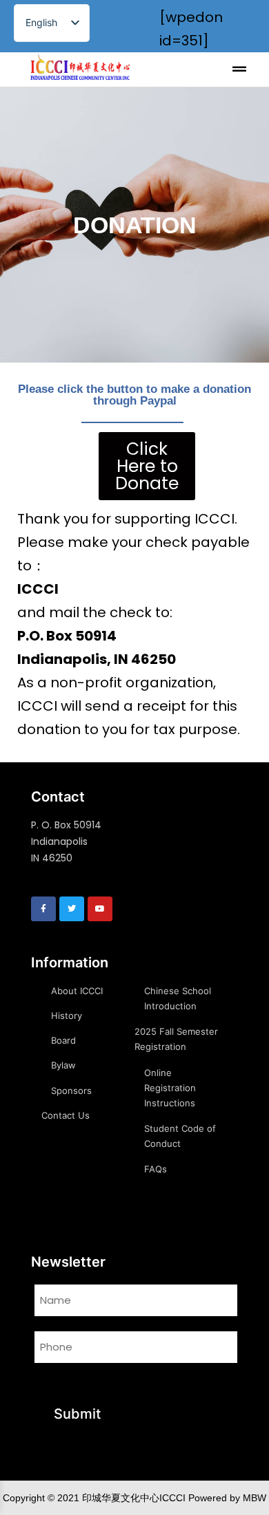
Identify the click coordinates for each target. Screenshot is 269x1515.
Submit (77, 1414)
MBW (254, 1497)
